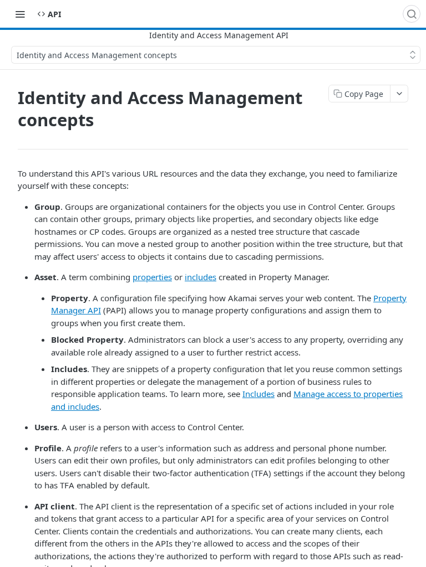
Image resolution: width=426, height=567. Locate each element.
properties (152, 276)
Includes (258, 393)
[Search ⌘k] (411, 14)
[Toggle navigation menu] (20, 14)
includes (200, 276)
